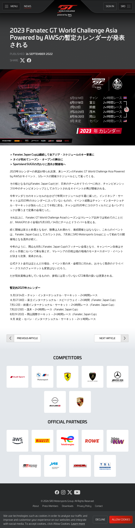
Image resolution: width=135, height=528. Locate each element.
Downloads (67, 506)
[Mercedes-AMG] (117, 377)
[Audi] (17, 377)
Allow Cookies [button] (121, 519)
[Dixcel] (80, 466)
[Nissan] (55, 402)
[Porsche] (80, 402)
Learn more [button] (78, 523)
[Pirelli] (42, 441)
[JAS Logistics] (55, 466)
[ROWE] (92, 441)
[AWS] (17, 441)
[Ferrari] (67, 377)
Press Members (50, 506)
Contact (99, 506)
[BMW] (42, 377)
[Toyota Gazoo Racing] (30, 466)
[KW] (117, 441)
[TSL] (105, 466)
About (36, 506)
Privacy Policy (84, 506)
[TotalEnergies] (67, 441)
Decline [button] (100, 519)
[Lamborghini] (92, 377)
